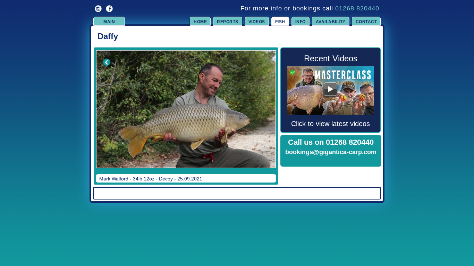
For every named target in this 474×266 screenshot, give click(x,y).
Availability (331, 21)
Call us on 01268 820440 (331, 142)
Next (263, 113)
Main (109, 21)
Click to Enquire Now (331, 161)
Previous (102, 113)
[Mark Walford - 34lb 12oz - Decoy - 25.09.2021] (186, 109)
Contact (366, 21)
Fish (280, 21)
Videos (256, 21)
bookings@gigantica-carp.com (330, 152)
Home (200, 21)
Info (300, 21)
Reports (227, 21)
